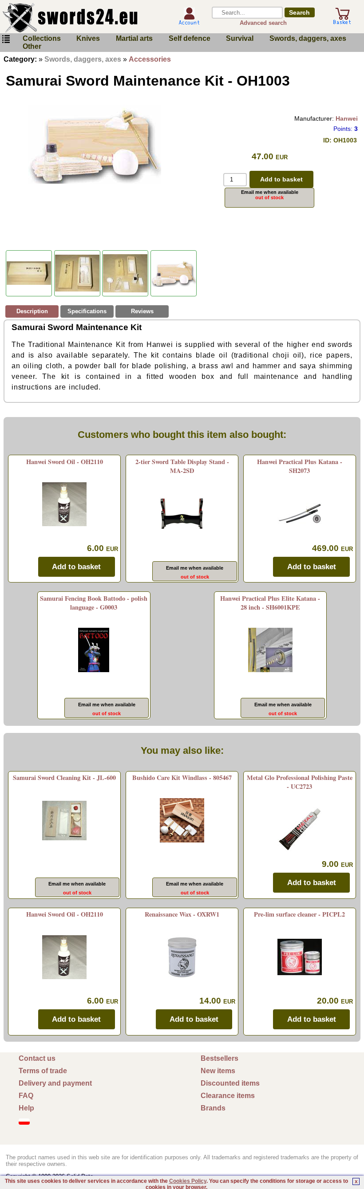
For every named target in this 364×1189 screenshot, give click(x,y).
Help (26, 1108)
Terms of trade (43, 1071)
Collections (42, 38)
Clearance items (228, 1095)
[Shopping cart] (342, 21)
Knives (88, 38)
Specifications (87, 311)
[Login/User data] (189, 21)
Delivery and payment (55, 1083)
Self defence (189, 38)
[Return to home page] (84, 17)
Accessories (150, 59)
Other (32, 46)
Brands (213, 1108)
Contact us (37, 1058)
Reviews (142, 311)
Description (32, 311)
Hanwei (347, 118)
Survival (239, 38)
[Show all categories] (5, 39)
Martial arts (134, 38)
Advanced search (263, 23)
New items (218, 1071)
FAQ (26, 1095)
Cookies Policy (187, 1181)
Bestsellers (219, 1058)
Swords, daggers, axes (307, 38)
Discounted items (230, 1083)
